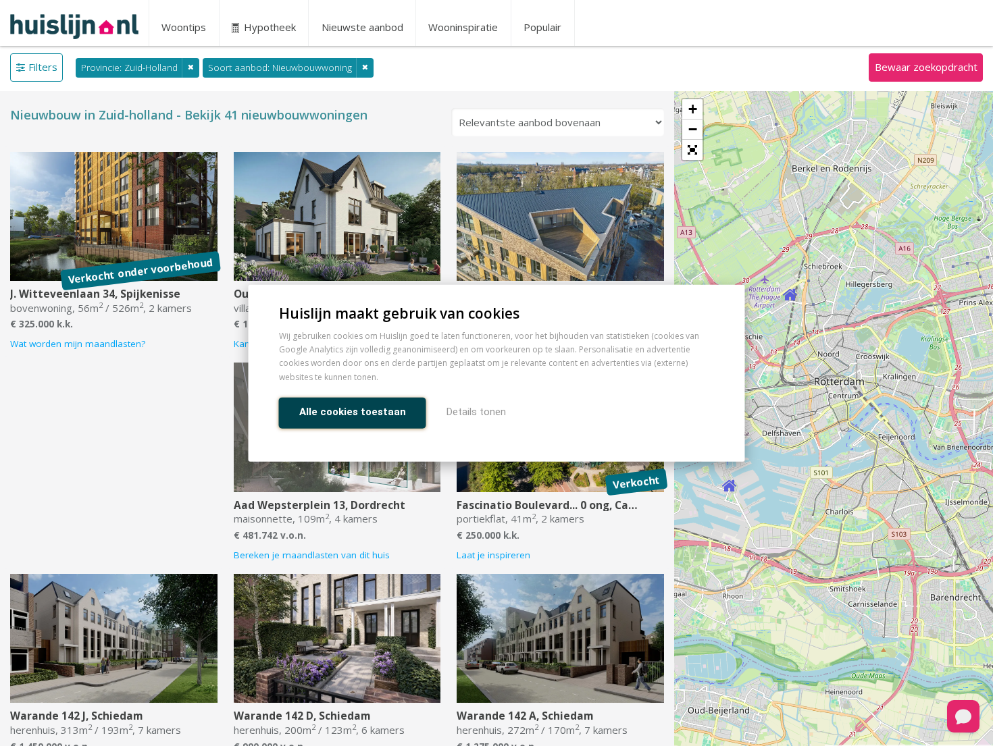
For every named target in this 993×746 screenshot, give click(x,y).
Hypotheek (268, 27)
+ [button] (692, 109)
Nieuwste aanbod (362, 27)
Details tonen (476, 411)
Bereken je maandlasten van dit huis (312, 555)
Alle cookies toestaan (352, 411)
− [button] (692, 129)
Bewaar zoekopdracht (926, 67)
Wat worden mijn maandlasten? (77, 344)
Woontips (183, 27)
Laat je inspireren (493, 555)
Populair (542, 27)
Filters (42, 67)
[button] (692, 150)
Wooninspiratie (463, 27)
